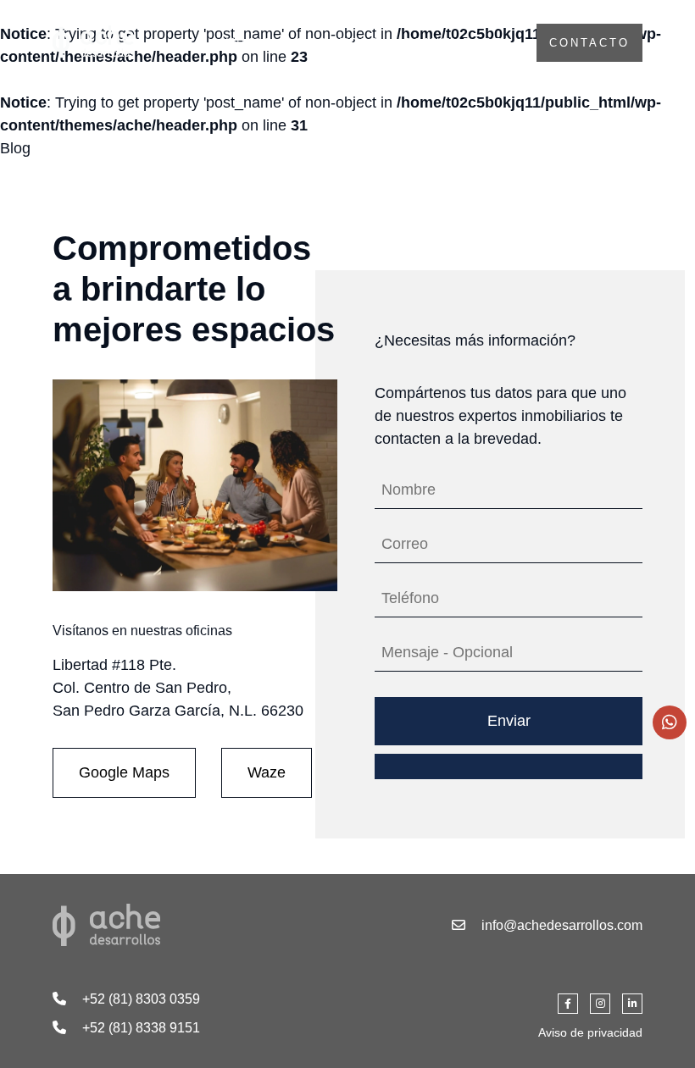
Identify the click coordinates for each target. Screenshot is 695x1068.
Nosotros (341, 42)
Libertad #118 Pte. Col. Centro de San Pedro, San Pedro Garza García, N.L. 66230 (178, 687)
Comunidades (461, 42)
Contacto (589, 42)
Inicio (253, 42)
